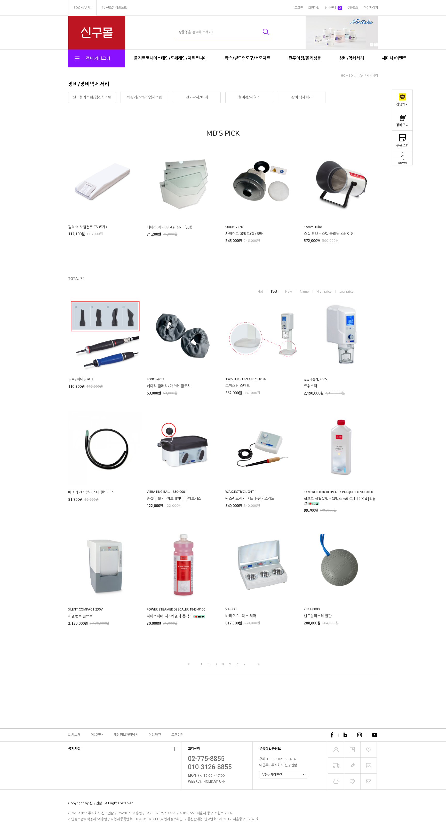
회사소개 (74, 734)
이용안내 (97, 734)
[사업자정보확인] (172, 819)
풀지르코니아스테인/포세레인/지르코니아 (170, 58)
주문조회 (402, 145)
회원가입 (314, 7)
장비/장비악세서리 (366, 75)
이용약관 (155, 734)
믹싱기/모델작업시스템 (144, 97)
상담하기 (402, 104)
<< (188, 664)
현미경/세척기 (249, 97)
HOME (345, 75)
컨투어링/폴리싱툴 (305, 58)
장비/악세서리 (351, 58)
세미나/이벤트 (394, 58)
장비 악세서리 (301, 97)
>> (258, 664)
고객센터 (177, 734)
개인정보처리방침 (126, 734)
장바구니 (402, 125)
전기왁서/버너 (197, 97)
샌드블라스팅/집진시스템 (92, 97)
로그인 (298, 7)
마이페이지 (371, 7)
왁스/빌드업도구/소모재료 (247, 58)
